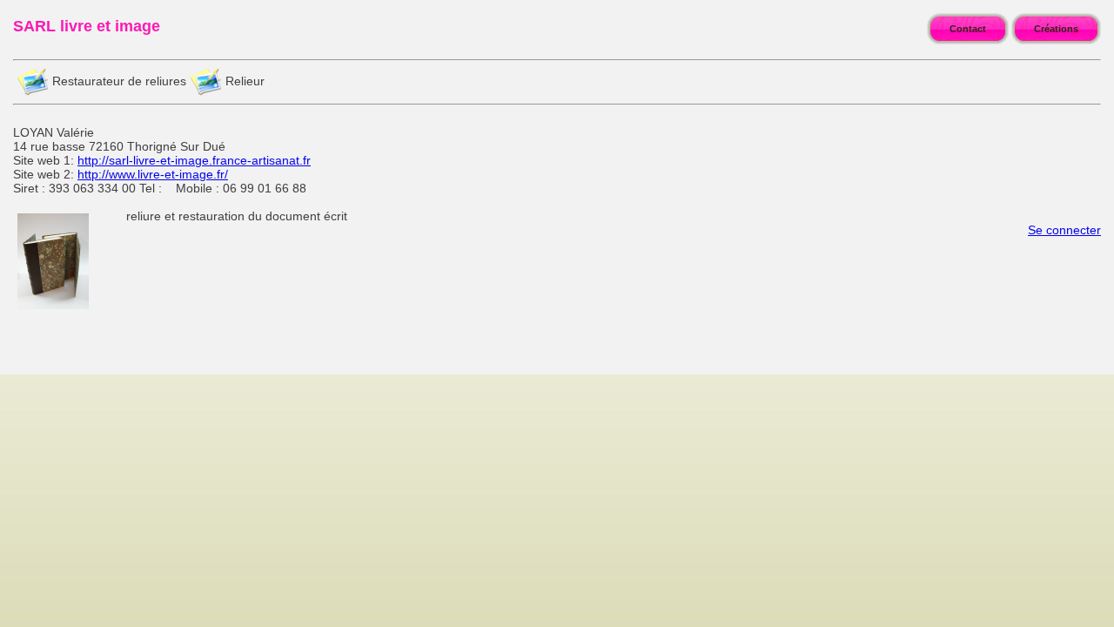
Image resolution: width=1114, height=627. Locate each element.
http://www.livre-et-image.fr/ (152, 174)
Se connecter (1064, 230)
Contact (968, 29)
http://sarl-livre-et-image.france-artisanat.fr (194, 160)
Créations (1056, 29)
